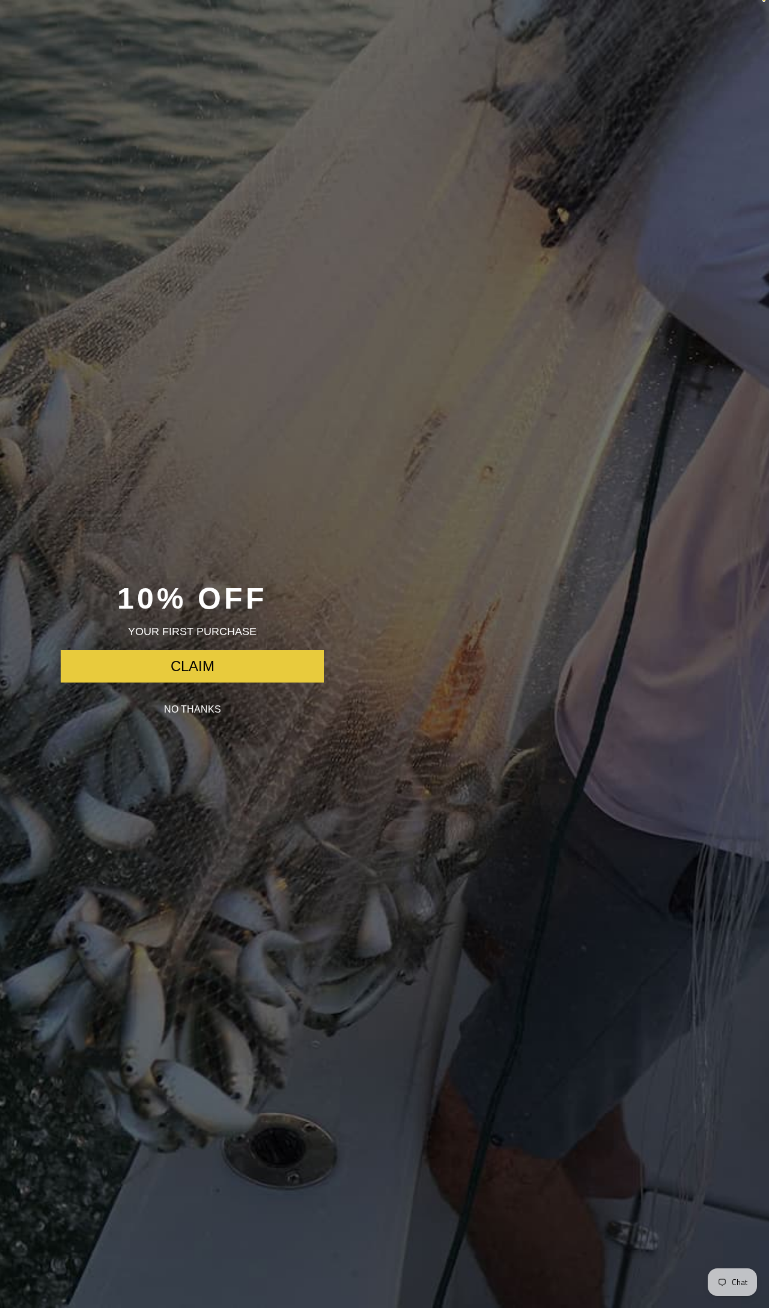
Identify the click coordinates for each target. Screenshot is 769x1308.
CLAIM (192, 666)
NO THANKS (192, 709)
